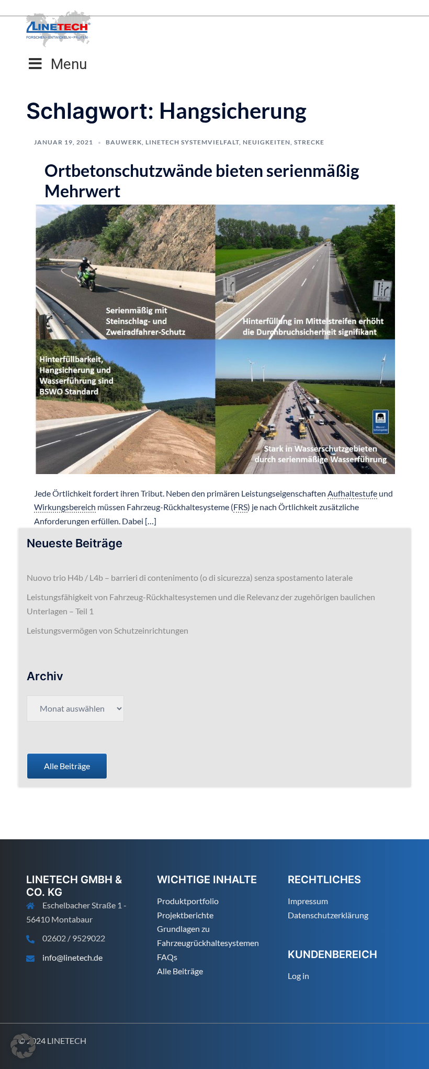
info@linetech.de (72, 957)
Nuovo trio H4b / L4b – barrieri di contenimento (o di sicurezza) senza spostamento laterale (190, 577)
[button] (23, 1046)
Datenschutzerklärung (328, 915)
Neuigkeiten (266, 142)
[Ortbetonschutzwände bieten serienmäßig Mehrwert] (214, 338)
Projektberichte (185, 915)
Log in (298, 976)
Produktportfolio (188, 901)
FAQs (167, 957)
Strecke (309, 142)
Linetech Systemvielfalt (192, 142)
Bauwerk (124, 142)
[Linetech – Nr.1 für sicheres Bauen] (58, 27)
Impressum (308, 901)
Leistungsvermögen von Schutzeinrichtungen (107, 630)
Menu (69, 64)
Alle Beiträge (180, 971)
